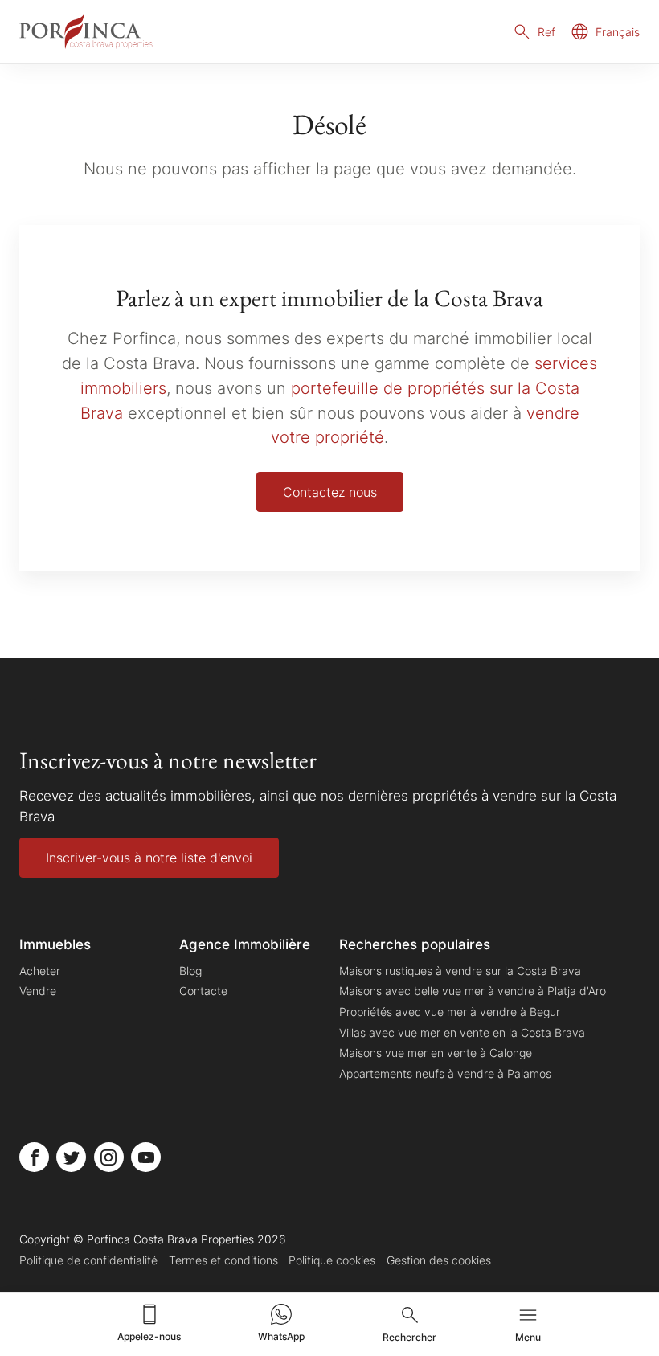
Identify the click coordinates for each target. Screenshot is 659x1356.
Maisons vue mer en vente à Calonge (435, 1052)
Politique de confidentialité (88, 1260)
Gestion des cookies (439, 1260)
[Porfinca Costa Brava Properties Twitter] (71, 1157)
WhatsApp (281, 1336)
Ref (546, 32)
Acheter (39, 970)
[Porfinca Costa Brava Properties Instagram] (109, 1157)
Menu (528, 1337)
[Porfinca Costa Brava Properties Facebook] (34, 1157)
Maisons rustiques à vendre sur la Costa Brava (460, 970)
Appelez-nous (149, 1336)
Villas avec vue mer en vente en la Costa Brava (462, 1032)
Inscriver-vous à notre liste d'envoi (149, 858)
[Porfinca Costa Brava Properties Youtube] (146, 1157)
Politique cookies (332, 1260)
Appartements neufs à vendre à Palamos (445, 1073)
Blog (190, 970)
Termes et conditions (223, 1260)
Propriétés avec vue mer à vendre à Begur (449, 1011)
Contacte (203, 991)
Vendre (37, 991)
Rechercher (409, 1337)
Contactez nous (330, 492)
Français (618, 32)
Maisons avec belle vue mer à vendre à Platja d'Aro (472, 991)
